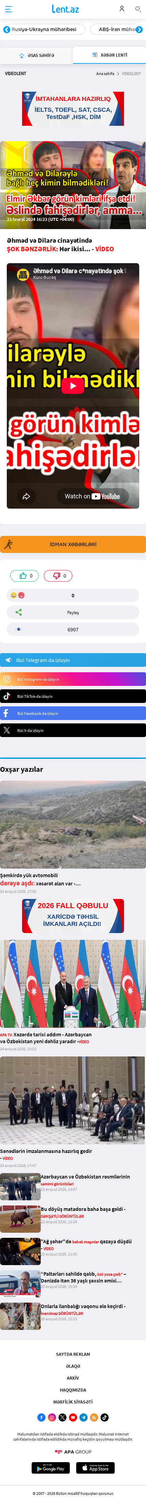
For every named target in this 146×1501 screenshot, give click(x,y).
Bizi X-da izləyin (30, 730)
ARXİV (73, 1378)
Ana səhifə (105, 73)
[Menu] (8, 9)
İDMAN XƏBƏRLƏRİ (73, 544)
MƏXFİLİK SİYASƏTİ (73, 1402)
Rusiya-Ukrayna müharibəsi (44, 29)
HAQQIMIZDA (73, 1390)
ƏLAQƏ (73, 1366)
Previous (7, 30)
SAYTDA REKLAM (73, 1354)
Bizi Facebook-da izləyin (37, 713)
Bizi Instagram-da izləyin (38, 679)
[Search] (138, 8)
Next (139, 30)
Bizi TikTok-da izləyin (35, 696)
